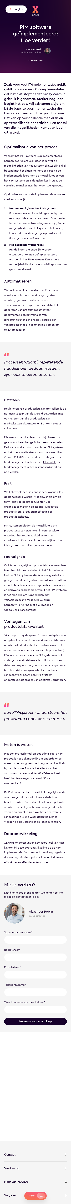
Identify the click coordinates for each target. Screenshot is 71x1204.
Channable (49, 462)
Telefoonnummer (15, 985)
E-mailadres (11, 967)
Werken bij (11, 1168)
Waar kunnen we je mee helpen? (24, 1002)
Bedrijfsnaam (12, 950)
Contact (9, 1154)
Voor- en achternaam (17, 932)
